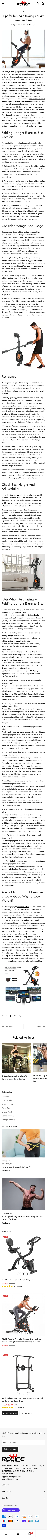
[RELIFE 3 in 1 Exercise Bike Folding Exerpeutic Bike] (23, 1255)
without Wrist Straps (10, 1413)
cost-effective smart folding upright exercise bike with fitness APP (23, 100)
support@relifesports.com (11, 1476)
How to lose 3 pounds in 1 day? (16, 1167)
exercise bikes (23, 906)
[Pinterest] (15, 1016)
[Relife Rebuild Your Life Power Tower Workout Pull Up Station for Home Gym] (23, 1374)
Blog (23, 12)
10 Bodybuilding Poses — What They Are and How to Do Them (22, 1218)
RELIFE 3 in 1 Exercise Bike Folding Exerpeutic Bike (22, 1279)
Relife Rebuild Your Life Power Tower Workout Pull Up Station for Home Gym (22, 1399)
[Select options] (19, 1392)
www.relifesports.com (10, 1479)
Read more (6, 1170)
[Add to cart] (19, 1274)
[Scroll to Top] (43, 1525)
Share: (4, 1016)
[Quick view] (28, 1274)
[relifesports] (23, 3)
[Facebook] (10, 1016)
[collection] (18, 1533)
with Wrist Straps (27, 1413)
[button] (42, 3)
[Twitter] (19, 1016)
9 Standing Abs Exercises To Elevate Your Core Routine (14, 1078)
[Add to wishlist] (23, 1274)
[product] (6, 1533)
